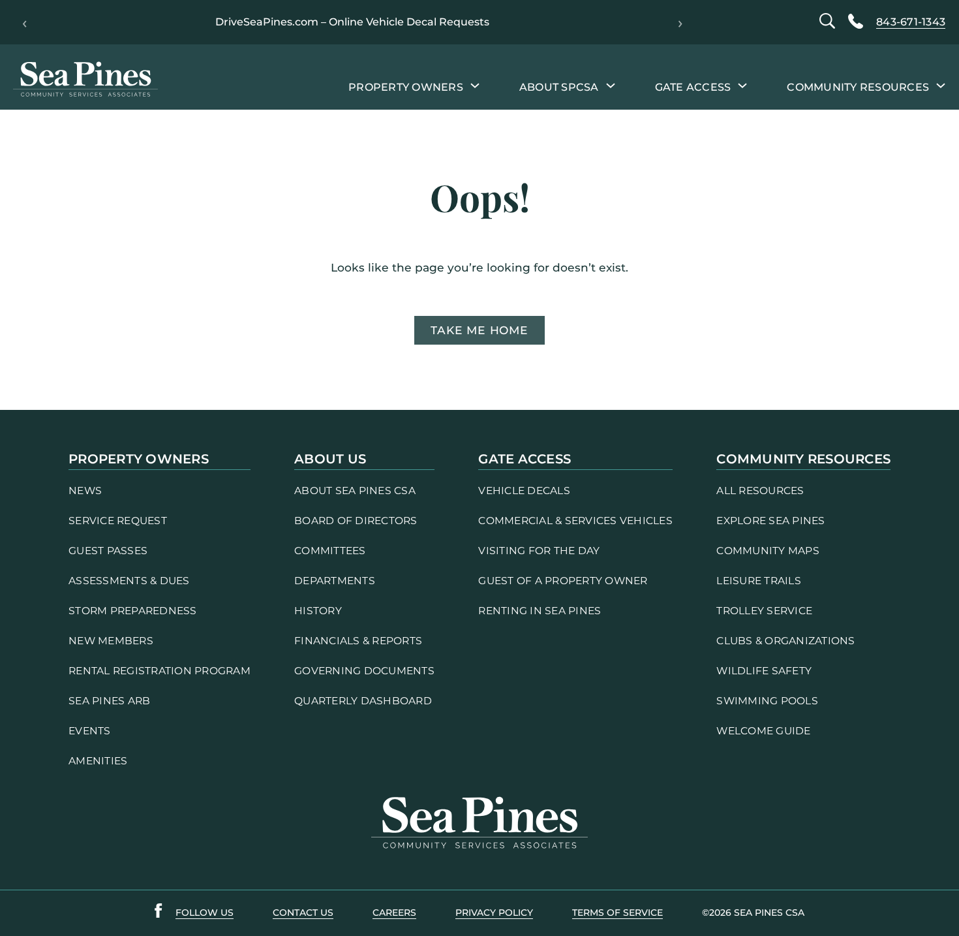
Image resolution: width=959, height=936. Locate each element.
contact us (303, 912)
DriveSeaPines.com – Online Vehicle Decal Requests (352, 22)
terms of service (617, 912)
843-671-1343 (910, 22)
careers (394, 912)
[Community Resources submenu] (941, 85)
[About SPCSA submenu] (610, 85)
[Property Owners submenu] (475, 85)
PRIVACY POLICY (494, 912)
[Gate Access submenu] (742, 85)
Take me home (479, 330)
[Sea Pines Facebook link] (158, 913)
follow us (204, 912)
